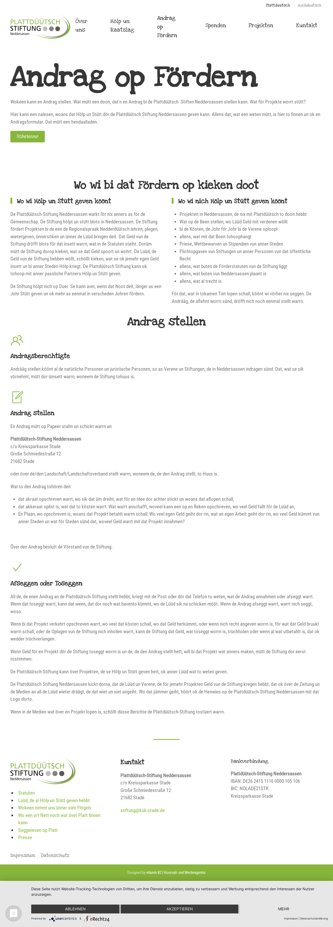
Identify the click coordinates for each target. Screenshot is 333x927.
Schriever (28, 136)
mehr (283, 908)
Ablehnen (75, 908)
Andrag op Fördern (167, 27)
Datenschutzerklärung (314, 918)
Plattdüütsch (278, 5)
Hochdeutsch (309, 5)
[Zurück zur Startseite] (40, 27)
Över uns (81, 25)
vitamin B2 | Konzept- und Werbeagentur (176, 872)
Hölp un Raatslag (122, 25)
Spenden (216, 25)
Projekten (261, 25)
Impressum (22, 855)
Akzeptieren (179, 908)
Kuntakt (306, 25)
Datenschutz (55, 855)
